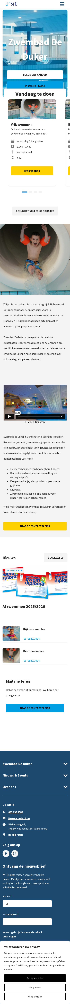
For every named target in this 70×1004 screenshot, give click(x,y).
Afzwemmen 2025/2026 (24, 606)
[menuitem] (6, 853)
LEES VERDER (32, 171)
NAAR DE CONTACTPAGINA (35, 526)
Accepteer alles (35, 978)
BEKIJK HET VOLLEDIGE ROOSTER (35, 211)
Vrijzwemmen (21, 124)
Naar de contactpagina (35, 708)
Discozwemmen (34, 651)
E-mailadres (10, 914)
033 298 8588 (15, 812)
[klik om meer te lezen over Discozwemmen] (11, 655)
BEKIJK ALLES (55, 557)
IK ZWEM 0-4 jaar (35, 85)
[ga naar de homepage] (11, 4)
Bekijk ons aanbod (35, 74)
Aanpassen (35, 987)
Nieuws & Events (15, 775)
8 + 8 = (6, 896)
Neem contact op (19, 818)
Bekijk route (15, 834)
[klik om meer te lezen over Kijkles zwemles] (11, 633)
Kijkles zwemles (34, 629)
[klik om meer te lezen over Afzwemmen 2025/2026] (35, 583)
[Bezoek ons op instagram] (14, 853)
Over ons (9, 787)
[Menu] (62, 4)
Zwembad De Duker (17, 764)
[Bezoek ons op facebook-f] (6, 853)
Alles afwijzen (35, 996)
